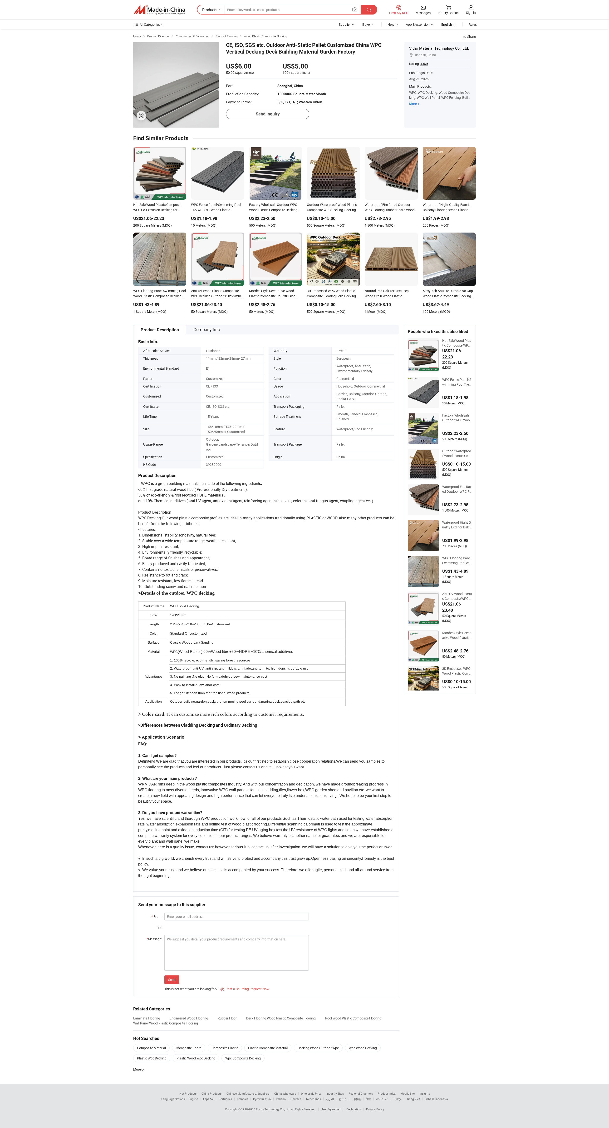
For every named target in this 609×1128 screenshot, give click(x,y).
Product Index (387, 1093)
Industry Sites (335, 1093)
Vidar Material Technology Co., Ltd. (439, 48)
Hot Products (187, 1093)
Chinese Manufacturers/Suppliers (247, 1093)
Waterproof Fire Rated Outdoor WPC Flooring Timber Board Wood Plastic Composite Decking (457, 489)
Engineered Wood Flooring (189, 1018)
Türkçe (397, 1099)
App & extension (418, 24)
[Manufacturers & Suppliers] (159, 10)
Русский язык (262, 1099)
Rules (473, 24)
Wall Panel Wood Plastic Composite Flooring (165, 1023)
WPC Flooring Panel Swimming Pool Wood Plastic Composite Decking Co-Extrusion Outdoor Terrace (457, 560)
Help (391, 24)
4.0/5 (424, 64)
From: (156, 916)
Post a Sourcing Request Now (245, 989)
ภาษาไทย (382, 1099)
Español (208, 1099)
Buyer (366, 24)
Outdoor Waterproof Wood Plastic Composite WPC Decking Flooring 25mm (456, 453)
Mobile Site (408, 1093)
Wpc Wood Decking (363, 1048)
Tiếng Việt (413, 1099)
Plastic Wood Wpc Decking (196, 1058)
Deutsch (296, 1099)
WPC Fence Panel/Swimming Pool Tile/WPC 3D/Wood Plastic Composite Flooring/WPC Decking (456, 382)
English (193, 1099)
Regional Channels (361, 1093)
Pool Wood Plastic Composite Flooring (353, 1018)
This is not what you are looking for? (190, 989)
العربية (330, 1099)
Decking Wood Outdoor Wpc (318, 1048)
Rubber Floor (227, 1018)
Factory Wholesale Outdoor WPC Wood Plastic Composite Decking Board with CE (457, 417)
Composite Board (188, 1048)
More (413, 103)
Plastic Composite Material (268, 1048)
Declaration (353, 1109)
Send (172, 979)
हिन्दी (368, 1099)
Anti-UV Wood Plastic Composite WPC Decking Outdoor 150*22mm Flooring (457, 596)
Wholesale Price (311, 1093)
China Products (211, 1093)
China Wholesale (285, 1093)
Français (242, 1099)
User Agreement (331, 1109)
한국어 (343, 1099)
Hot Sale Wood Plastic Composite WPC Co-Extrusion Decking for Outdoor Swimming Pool (457, 343)
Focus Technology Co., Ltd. (273, 1109)
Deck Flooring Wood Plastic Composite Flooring (281, 1018)
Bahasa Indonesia (436, 1099)
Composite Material (151, 1048)
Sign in (471, 12)
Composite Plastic (224, 1048)
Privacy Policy (375, 1109)
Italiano (281, 1099)
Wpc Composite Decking (243, 1058)
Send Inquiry (268, 113)
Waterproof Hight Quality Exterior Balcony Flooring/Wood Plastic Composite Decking (456, 525)
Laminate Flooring (146, 1018)
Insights (425, 1093)
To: (160, 927)
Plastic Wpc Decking (152, 1058)
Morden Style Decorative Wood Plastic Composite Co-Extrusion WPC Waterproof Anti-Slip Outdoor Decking (457, 635)
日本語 (356, 1099)
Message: (154, 939)
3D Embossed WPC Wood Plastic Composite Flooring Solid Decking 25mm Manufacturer (456, 671)
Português (225, 1099)
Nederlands (313, 1099)
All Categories (150, 24)
